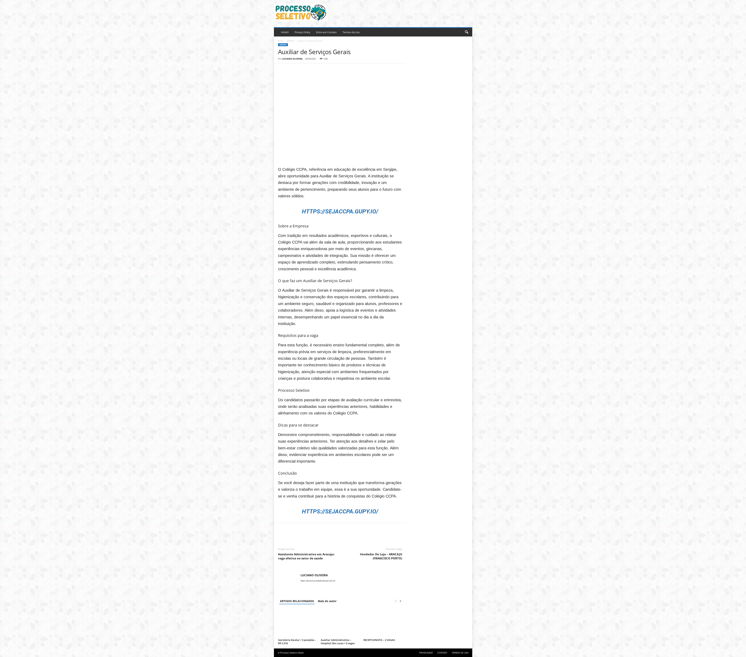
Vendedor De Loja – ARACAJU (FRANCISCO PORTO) (381, 556)
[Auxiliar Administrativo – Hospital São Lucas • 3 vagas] (340, 622)
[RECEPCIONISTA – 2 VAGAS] (382, 622)
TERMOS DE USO (460, 652)
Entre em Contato (326, 32)
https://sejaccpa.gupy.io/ (340, 511)
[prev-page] (396, 601)
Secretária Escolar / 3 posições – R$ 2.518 (297, 641)
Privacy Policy (302, 32)
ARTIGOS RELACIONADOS (297, 601)
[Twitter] (291, 69)
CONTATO (442, 652)
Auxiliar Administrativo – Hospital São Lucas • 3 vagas (338, 641)
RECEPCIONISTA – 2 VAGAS (379, 640)
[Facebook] (282, 69)
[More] (318, 69)
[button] (466, 32)
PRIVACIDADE (426, 652)
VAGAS (285, 32)
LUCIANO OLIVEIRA (292, 58)
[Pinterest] (300, 69)
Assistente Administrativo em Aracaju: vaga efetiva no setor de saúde (306, 556)
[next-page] (400, 601)
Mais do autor (327, 601)
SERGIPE (290, 40)
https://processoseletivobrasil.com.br (318, 581)
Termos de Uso (351, 32)
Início (280, 40)
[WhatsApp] (309, 69)
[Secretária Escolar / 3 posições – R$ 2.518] (297, 622)
